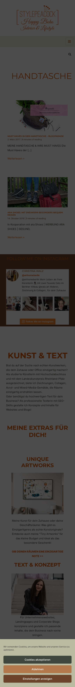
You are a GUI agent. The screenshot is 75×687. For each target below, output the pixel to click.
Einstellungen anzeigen (37, 678)
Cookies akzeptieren (37, 659)
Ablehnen (38, 669)
